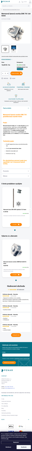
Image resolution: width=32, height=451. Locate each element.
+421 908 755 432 (9, 386)
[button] (15, 230)
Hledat (28, 5)
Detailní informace (6, 59)
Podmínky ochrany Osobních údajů (9, 415)
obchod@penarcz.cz (10, 388)
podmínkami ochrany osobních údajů (22, 358)
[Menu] (30, 2)
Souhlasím (24, 447)
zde (7, 438)
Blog (2, 408)
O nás (2, 399)
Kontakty (3, 410)
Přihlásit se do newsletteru (9, 362)
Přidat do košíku (15, 73)
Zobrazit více (16, 335)
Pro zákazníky (4, 406)
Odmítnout (8, 447)
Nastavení (16, 442)
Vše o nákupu (4, 403)
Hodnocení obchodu (16, 286)
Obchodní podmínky (6, 413)
